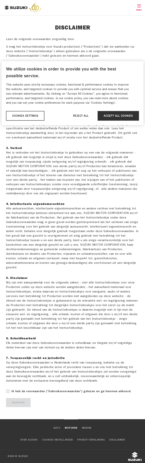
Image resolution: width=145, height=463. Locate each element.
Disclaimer (117, 439)
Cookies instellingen (57, 439)
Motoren (71, 427)
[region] (72, 93)
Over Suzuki (29, 439)
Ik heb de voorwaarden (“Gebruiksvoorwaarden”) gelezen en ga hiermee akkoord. (71, 391)
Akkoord (18, 402)
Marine (87, 427)
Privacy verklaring (91, 439)
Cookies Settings (25, 115)
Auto (56, 427)
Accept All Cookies (118, 115)
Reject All (81, 115)
